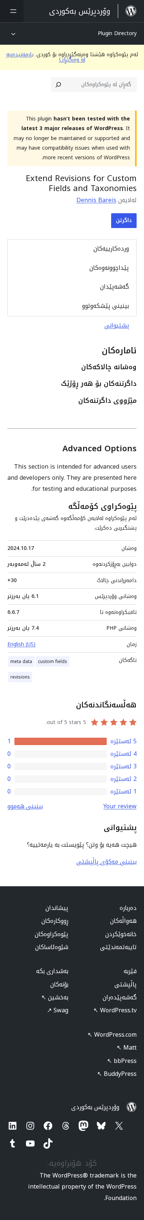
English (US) (21, 644)
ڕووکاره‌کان (54, 921)
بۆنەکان (59, 984)
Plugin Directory (117, 33)
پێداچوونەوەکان (109, 267)
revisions (20, 677)
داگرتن (124, 220)
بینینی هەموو (25, 806)
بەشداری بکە (52, 971)
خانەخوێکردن (121, 934)
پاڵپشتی (125, 984)
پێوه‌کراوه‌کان (51, 934)
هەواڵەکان (123, 921)
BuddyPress (117, 1074)
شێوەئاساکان (51, 947)
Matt (127, 1047)
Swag (57, 1010)
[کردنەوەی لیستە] (12, 11)
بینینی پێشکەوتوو (105, 306)
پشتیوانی (116, 325)
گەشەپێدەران (120, 997)
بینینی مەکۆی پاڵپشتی (106, 861)
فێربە (130, 971)
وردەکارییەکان (111, 248)
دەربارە (128, 908)
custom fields (52, 661)
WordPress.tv (115, 1010)
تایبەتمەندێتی (118, 947)
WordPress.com (112, 1034)
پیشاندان (56, 908)
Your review (120, 806)
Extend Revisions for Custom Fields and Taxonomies (81, 183)
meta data (21, 661)
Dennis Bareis (96, 200)
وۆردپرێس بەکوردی (95, 1107)
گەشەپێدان (114, 286)
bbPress (122, 1061)
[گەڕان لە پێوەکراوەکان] (58, 84)
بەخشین (54, 997)
